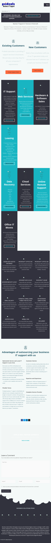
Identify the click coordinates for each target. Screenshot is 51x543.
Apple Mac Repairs (38, 535)
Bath (8, 527)
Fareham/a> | (37, 528)
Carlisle (47, 527)
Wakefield (36, 533)
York (22, 535)
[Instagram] (29, 420)
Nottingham (8, 532)
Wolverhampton (12, 535)
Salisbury (42, 532)
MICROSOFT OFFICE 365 (25, 261)
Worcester (18, 535)
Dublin (20, 528)
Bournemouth (21, 527)
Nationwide (37, 530)
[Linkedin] (27, 420)
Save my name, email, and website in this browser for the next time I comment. (21, 486)
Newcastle (42, 530)
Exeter (32, 528)
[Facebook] (22, 420)
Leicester (18, 530)
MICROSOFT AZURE (41, 280)
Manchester (31, 530)
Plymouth (24, 532)
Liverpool (26, 530)
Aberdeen (4, 527)
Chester (3, 528)
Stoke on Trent (20, 533)
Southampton (4, 533)
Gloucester (46, 528)
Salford (37, 532)
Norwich (3, 532)
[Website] (42, 481)
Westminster (41, 533)
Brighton (31, 527)
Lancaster (11, 530)
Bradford (27, 527)
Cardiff (43, 527)
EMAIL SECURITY (9, 300)
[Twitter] (24, 420)
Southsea (10, 533)
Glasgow (41, 528)
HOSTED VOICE (9, 319)
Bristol (35, 527)
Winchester (47, 533)
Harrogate (3, 530)
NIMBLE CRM (25, 319)
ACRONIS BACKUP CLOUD (9, 282)
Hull (7, 530)
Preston (34, 532)
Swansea (31, 533)
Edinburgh (28, 528)
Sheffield (46, 532)
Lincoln (22, 530)
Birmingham (15, 527)
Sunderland (26, 533)
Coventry (13, 528)
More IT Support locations (28, 535)
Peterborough (18, 532)
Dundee (24, 528)
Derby (17, 528)
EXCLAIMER (41, 321)
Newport (47, 530)
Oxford (13, 532)
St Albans (14, 533)
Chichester (8, 528)
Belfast (10, 527)
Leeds (14, 530)
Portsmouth (29, 532)
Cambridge (39, 527)
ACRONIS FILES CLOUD (25, 280)
